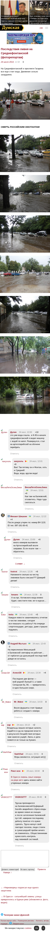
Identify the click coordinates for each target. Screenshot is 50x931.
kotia (11, 614)
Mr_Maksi (18, 702)
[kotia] (3, 614)
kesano (14, 595)
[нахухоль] (6, 461)
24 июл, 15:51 (32, 754)
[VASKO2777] (6, 797)
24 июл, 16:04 (33, 771)
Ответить (14, 454)
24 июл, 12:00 (25, 432)
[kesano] (4, 594)
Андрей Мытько (18, 644)
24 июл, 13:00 (28, 539)
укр (41, 28)
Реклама (25, 45)
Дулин (13, 432)
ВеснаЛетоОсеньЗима (36, 487)
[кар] (2, 725)
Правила (42, 869)
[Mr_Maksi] (6, 701)
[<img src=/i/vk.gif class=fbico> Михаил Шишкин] (3, 516)
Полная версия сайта (8, 921)
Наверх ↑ (7, 872)
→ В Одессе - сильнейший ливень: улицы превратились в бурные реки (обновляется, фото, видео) (24, 899)
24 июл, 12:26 (26, 571)
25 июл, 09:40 (35, 797)
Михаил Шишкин (18, 516)
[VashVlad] (6, 752)
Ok (36, 928)
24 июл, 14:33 (35, 702)
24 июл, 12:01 (35, 461)
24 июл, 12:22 (39, 516)
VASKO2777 (20, 797)
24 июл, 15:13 (23, 725)
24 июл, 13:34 (34, 673)
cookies (28, 928)
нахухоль (18, 461)
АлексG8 (17, 673)
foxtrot (14, 571)
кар (9, 725)
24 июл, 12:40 (26, 614)
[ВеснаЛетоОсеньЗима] (11, 487)
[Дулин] (4, 432)
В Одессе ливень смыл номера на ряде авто (26, 778)
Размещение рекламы (26, 921)
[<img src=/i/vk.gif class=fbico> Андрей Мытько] (3, 643)
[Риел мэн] (4, 772)
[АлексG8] (5, 672)
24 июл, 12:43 (39, 644)
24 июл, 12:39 (30, 595)
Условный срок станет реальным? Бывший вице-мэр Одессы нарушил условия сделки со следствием (14, 19)
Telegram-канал (18, 924)
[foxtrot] (4, 571)
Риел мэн (15, 771)
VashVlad (18, 754)
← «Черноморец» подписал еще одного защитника (19, 889)
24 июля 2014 (7, 62)
